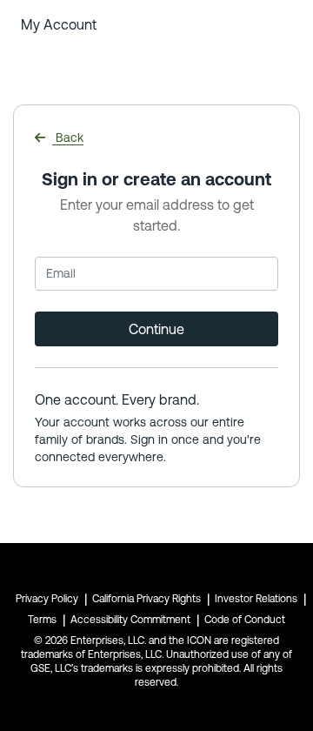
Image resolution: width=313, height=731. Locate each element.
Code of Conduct (244, 620)
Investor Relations (256, 599)
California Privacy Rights (146, 599)
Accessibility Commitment (130, 620)
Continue (156, 329)
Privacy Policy (47, 599)
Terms (42, 620)
